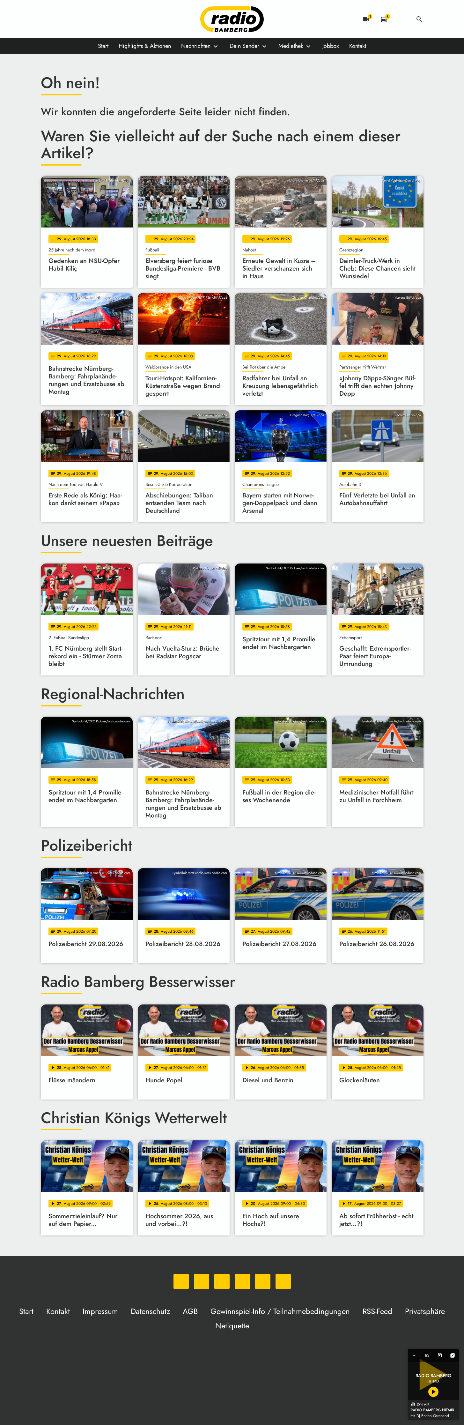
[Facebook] (60, 19)
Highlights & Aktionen (145, 46)
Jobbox (330, 46)
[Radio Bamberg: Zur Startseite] (232, 19)
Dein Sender (244, 46)
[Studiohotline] (111, 19)
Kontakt (357, 46)
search (419, 19)
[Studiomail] (98, 19)
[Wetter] (401, 19)
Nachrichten (195, 46)
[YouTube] (85, 19)
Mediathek (290, 46)
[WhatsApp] (47, 19)
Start (103, 46)
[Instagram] (72, 19)
